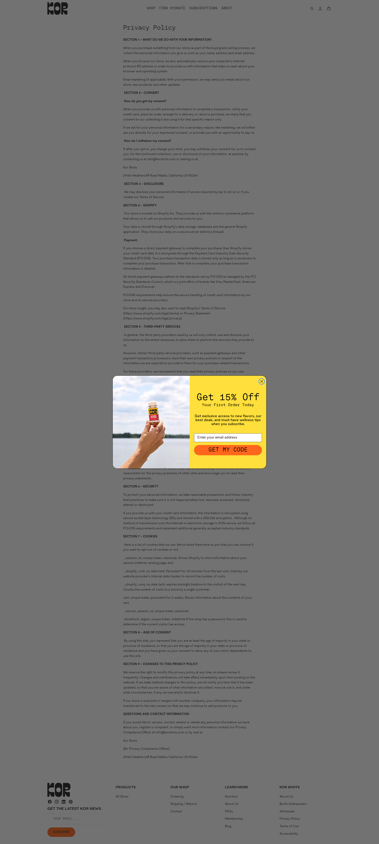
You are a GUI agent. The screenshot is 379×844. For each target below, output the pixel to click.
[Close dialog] (262, 381)
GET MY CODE (228, 450)
